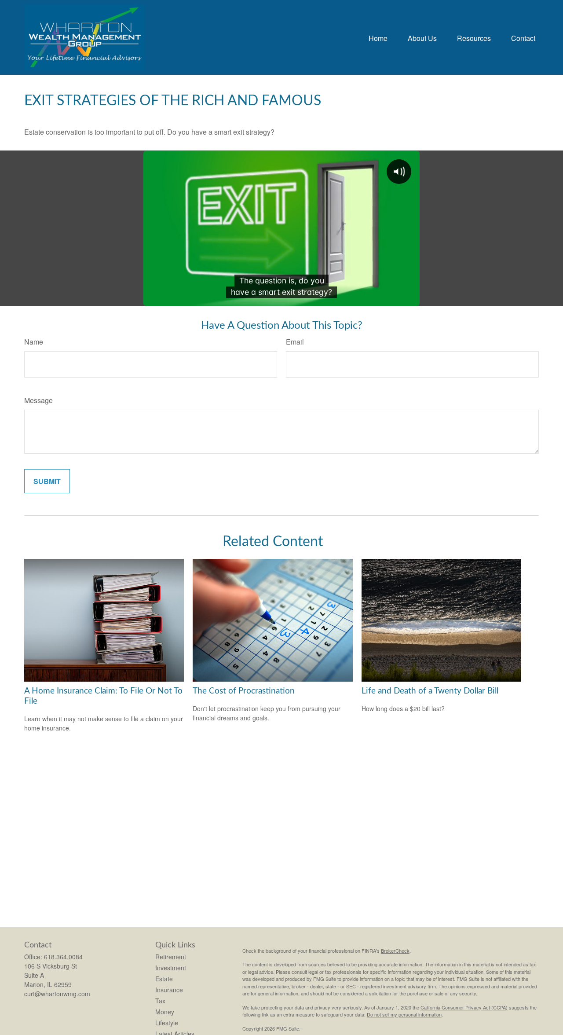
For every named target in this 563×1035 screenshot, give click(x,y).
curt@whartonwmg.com (57, 993)
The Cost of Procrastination (244, 691)
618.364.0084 (63, 956)
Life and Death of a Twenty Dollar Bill (430, 691)
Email (295, 342)
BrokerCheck (395, 950)
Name (33, 342)
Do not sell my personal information (404, 1014)
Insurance (169, 989)
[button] (378, 37)
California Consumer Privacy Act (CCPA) (464, 1007)
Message (38, 400)
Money (164, 1011)
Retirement (170, 956)
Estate (164, 978)
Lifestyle (166, 1022)
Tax (160, 1000)
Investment (170, 967)
